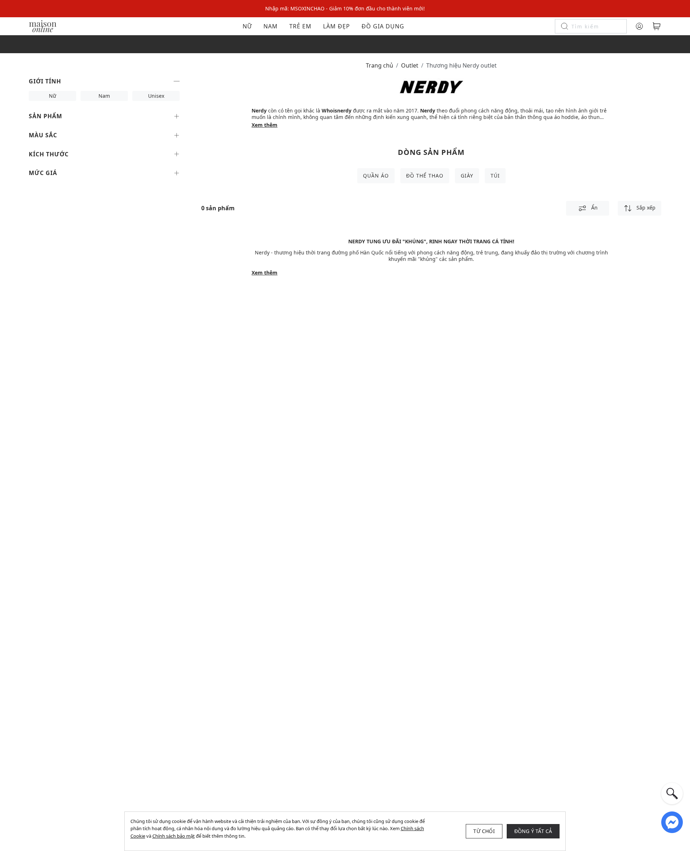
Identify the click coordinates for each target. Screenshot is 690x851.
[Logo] (43, 25)
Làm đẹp (336, 26)
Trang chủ (379, 65)
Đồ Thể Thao (424, 175)
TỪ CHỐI (483, 831)
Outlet (409, 65)
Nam (270, 26)
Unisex (156, 95)
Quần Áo (376, 175)
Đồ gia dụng (383, 26)
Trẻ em (300, 26)
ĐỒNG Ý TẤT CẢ (533, 831)
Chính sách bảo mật (173, 836)
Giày (467, 175)
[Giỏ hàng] (657, 26)
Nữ (247, 26)
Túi (495, 175)
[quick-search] (672, 793)
